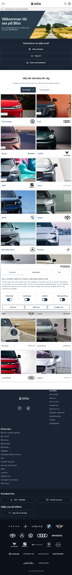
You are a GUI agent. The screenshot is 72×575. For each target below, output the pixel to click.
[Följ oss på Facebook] (28, 408)
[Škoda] (57, 536)
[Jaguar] (43, 563)
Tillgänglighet (54, 423)
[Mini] (59, 526)
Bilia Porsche (5, 443)
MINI (4, 314)
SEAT (4, 185)
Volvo (39, 185)
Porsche (5, 346)
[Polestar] (25, 526)
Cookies (52, 420)
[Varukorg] (69, 3)
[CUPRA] (14, 545)
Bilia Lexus (4, 440)
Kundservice (53, 405)
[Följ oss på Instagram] (19, 408)
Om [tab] (59, 272)
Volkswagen (7, 121)
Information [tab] (36, 272)
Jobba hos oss (54, 409)
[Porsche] (28, 554)
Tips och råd (53, 401)
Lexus (39, 314)
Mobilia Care (5, 476)
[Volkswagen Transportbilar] (49, 545)
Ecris (2, 458)
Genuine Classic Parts (9, 465)
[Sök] (65, 3)
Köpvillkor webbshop (56, 412)
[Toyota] (12, 536)
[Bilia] (36, 3)
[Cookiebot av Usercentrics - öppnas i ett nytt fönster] (61, 266)
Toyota (40, 217)
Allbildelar (4, 451)
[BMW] (49, 526)
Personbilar (26, 90)
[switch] (27, 299)
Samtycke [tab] (12, 272)
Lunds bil (4, 472)
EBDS (3, 469)
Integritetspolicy (55, 416)
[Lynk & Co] (37, 526)
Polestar (40, 250)
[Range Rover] (43, 554)
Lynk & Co (41, 346)
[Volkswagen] (30, 536)
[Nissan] (58, 545)
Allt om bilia (53, 394)
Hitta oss (52, 398)
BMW (4, 217)
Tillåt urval (36, 307)
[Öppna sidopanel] (3, 3)
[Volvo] (14, 526)
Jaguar (40, 378)
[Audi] (42, 536)
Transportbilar (44, 90)
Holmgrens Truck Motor (9, 480)
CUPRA (40, 153)
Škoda (4, 153)
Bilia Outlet (5, 436)
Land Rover (6, 378)
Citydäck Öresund (7, 461)
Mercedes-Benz (8, 250)
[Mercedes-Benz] (22, 536)
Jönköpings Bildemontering (10, 454)
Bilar (2, 9)
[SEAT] (25, 545)
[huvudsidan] (24, 398)
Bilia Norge (5, 447)
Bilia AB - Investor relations (10, 433)
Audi (39, 121)
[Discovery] (28, 563)
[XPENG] (37, 545)
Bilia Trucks (5, 483)
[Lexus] (14, 554)
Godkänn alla (58, 307)
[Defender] (58, 554)
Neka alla (13, 307)
